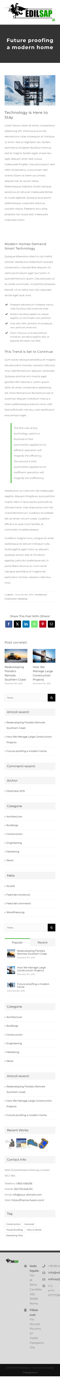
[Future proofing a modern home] (11, 985)
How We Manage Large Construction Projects (31, 969)
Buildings (12, 825)
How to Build (34, 1229)
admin (10, 594)
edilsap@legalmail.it (51, 1279)
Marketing (22, 599)
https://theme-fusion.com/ (28, 1200)
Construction (11, 599)
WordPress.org (15, 912)
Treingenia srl (30, 1372)
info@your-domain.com (27, 1194)
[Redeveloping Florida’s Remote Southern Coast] (11, 952)
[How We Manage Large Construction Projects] (11, 968)
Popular (17, 942)
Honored (29, 1224)
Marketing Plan (14, 1235)
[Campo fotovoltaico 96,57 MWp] (32, 1143)
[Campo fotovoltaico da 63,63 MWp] (43, 1143)
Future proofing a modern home (26, 751)
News (9, 860)
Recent (43, 942)
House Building (14, 1229)
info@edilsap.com (51, 1272)
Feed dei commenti (18, 903)
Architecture (41, 594)
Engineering (14, 842)
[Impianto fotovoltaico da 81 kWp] (21, 1143)
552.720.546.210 (23, 1189)
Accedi (10, 886)
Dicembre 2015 (15, 791)
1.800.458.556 (24, 1183)
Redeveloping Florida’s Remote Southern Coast (32, 952)
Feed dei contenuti (18, 894)
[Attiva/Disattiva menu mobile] (53, 20)
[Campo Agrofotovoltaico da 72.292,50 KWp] (10, 1143)
